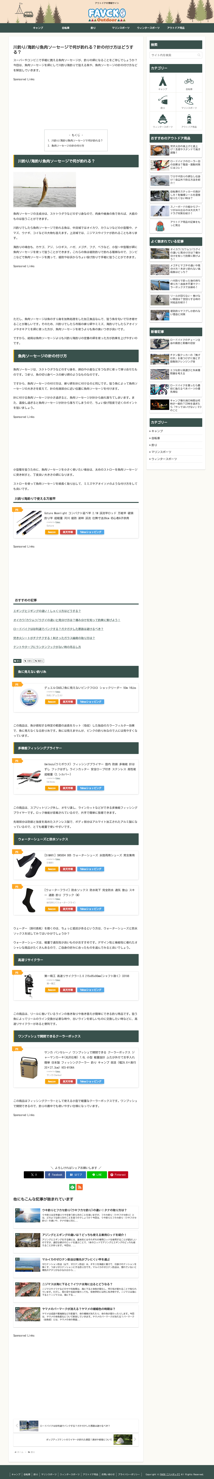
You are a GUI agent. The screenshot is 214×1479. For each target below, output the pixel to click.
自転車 (27, 1474)
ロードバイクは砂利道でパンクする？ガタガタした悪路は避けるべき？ (58, 629)
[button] (199, 55)
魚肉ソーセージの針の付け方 (68, 145)
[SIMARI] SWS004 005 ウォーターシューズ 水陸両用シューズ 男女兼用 (89, 855)
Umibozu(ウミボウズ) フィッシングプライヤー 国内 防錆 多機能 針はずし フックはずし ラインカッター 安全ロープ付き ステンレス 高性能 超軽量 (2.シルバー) (90, 769)
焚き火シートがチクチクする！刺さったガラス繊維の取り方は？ (54, 638)
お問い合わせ (108, 1474)
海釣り (40, 661)
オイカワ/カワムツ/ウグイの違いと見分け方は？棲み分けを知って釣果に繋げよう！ (66, 620)
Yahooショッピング (90, 532)
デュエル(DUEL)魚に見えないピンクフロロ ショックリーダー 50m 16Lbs (90, 687)
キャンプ (16, 1474)
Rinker (58, 522)
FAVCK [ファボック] (170, 1474)
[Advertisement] (76, 104)
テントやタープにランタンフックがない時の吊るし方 (47, 647)
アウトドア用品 (90, 1474)
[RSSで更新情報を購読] (79, 1187)
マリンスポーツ (49, 1474)
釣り (19, 661)
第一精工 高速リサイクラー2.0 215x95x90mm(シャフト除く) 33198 (86, 976)
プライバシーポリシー (129, 1474)
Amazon (52, 532)
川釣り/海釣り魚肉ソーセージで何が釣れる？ (77, 140)
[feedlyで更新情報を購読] (72, 1187)
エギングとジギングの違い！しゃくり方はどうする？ (47, 611)
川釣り (30, 661)
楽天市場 (68, 532)
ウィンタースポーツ (70, 1474)
